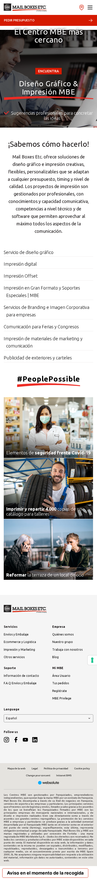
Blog (55, 657)
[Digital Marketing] (48, 783)
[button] (90, 7)
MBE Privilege (61, 698)
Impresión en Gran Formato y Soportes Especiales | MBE (42, 291)
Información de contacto (21, 675)
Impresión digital (20, 263)
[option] (48, 116)
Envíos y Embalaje (16, 634)
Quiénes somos (63, 634)
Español (11, 718)
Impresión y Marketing (19, 649)
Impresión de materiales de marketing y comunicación (43, 342)
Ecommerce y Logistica (20, 641)
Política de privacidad (56, 768)
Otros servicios (14, 657)
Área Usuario (61, 675)
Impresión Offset (21, 275)
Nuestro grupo (62, 641)
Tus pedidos (60, 683)
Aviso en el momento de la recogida (45, 873)
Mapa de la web (16, 768)
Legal (35, 768)
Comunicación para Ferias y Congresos (41, 326)
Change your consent (38, 775)
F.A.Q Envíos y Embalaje (20, 683)
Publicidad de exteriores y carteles (38, 357)
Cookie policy (82, 768)
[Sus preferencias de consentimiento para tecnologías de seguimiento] (92, 660)
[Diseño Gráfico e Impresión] (25, 7)
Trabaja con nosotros (67, 649)
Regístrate (59, 690)
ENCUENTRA (48, 71)
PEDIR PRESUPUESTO (19, 20)
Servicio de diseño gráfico (28, 252)
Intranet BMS (63, 775)
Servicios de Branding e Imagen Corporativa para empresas (46, 311)
